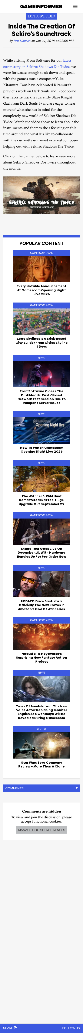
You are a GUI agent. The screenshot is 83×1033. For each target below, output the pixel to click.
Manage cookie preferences (41, 830)
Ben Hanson (22, 41)
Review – (41, 764)
